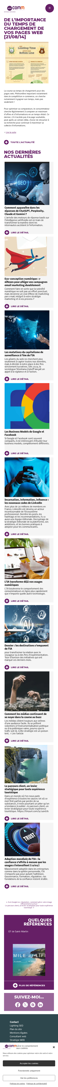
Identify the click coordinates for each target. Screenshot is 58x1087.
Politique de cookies (17, 1084)
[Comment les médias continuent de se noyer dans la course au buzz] (27, 691)
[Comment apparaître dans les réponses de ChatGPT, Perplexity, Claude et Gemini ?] (27, 183)
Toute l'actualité (22, 142)
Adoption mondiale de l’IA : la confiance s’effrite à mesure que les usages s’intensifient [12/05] (25, 862)
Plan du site (16, 1029)
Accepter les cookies (29, 1063)
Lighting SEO (16, 1026)
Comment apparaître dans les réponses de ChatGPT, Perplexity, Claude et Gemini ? (24, 211)
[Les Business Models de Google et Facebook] (27, 406)
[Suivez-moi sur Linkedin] (40, 1005)
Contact (14, 1022)
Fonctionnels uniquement (29, 1071)
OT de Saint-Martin (18, 931)
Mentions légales (18, 1033)
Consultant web (18, 1036)
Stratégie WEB (17, 1040)
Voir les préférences (29, 1078)
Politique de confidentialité (36, 1084)
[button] (53, 1047)
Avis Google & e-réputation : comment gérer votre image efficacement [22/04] (29, 903)
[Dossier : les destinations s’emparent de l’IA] (27, 624)
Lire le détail (19, 232)
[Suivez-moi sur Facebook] (17, 1005)
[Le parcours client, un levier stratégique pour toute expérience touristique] (27, 764)
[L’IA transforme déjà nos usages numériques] (27, 558)
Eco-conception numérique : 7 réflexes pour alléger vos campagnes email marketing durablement (26, 282)
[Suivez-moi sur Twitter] (25, 1005)
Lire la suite (11, 132)
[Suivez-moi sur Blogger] (32, 1005)
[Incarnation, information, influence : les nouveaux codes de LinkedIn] (27, 477)
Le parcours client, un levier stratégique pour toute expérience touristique (25, 789)
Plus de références (31, 985)
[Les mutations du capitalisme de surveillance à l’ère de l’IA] (27, 329)
